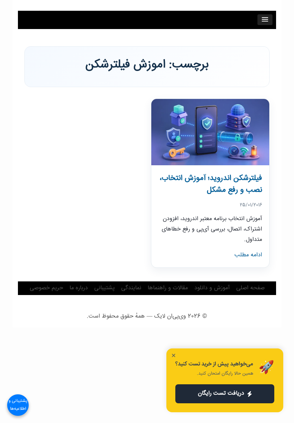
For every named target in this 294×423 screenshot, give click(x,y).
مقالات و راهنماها (168, 288)
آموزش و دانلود (212, 288)
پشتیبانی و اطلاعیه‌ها (18, 405)
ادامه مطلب (248, 255)
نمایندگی (131, 288)
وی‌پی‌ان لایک (170, 316)
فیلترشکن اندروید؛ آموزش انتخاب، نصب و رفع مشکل (211, 184)
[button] (264, 19)
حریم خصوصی (46, 288)
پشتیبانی (104, 288)
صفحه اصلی (250, 288)
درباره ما (79, 288)
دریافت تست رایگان (221, 393)
